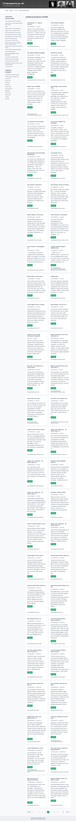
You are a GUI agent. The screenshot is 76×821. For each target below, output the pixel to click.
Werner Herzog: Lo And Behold (59, 214)
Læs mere (30, 43)
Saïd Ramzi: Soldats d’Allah (58, 492)
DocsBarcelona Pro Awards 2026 (11, 61)
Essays (16, 10)
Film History (41, 270)
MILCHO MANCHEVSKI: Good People (13, 32)
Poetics (64, 270)
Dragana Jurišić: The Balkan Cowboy (12, 30)
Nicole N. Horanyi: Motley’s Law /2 (36, 523)
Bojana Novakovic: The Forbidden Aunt (13, 28)
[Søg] (70, 10)
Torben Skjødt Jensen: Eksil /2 (35, 555)
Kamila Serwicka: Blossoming (11, 38)
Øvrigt (6, 90)
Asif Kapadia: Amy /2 (56, 153)
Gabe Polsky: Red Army (33, 398)
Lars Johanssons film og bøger (35, 121)
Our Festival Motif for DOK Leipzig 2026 (13, 21)
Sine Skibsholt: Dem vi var (34, 618)
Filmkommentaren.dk (13, 3)
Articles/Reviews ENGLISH (55, 267)
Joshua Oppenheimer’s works (35, 748)
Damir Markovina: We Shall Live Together (13, 34)
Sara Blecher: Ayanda (56, 52)
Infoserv (34, 819)
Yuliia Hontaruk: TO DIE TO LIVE (11, 40)
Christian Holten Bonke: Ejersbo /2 (36, 585)
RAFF (6, 26)
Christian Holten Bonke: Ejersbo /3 (60, 555)
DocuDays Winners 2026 (10, 51)
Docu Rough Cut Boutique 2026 (11, 57)
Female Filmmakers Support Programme (13, 49)
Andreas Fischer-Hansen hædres (36, 429)
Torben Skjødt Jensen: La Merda (35, 304)
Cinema (63, 115)
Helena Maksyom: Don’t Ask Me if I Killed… (13, 36)
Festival (63, 46)
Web (66, 454)
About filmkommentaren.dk (24, 10)
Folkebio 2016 (54, 276)
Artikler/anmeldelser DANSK (33, 46)
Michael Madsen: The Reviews (35, 214)
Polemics (7, 94)
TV (39, 46)
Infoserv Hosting (43, 819)
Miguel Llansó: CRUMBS (33, 86)
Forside (6, 10)
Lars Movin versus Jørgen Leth (59, 398)
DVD (6, 82)
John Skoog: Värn (8, 66)
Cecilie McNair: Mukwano (57, 22)
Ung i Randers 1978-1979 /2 (34, 184)
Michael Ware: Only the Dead (35, 276)
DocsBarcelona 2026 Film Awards (12, 59)
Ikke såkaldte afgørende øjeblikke (36, 52)
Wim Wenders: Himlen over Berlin (60, 184)
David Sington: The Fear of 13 (58, 304)
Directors (11, 10)
